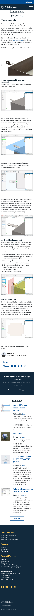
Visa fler (17, 518)
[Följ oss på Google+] (15, 366)
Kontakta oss (5, 561)
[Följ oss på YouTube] (18, 366)
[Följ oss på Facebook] (12, 366)
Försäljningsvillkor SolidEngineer (10, 565)
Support (3, 547)
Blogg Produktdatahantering (9, 539)
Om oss (3, 559)
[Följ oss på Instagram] (25, 366)
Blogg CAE (4, 537)
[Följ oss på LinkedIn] (21, 366)
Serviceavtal (4, 549)
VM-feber (17, 433)
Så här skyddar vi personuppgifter (11, 567)
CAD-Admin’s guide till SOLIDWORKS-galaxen (22, 459)
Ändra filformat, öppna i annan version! (20, 407)
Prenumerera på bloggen (17, 390)
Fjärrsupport (4, 551)
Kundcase (4, 563)
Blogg (21, 16)
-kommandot (18, 40)
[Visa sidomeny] (31, 7)
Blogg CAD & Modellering (8, 535)
